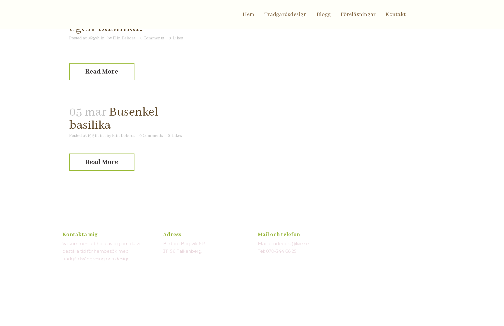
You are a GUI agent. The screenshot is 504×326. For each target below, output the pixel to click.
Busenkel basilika (113, 118)
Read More (101, 71)
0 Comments (152, 38)
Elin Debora (124, 38)
